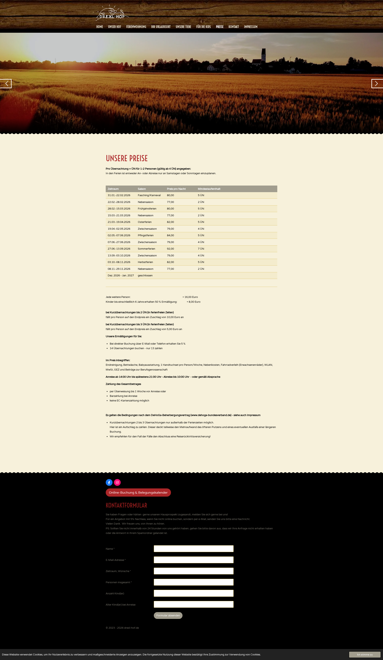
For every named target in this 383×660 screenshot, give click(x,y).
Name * (110, 548)
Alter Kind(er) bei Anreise (120, 604)
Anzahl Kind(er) (115, 593)
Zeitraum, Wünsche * (118, 571)
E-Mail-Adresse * (116, 560)
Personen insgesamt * (119, 582)
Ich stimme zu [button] (365, 654)
